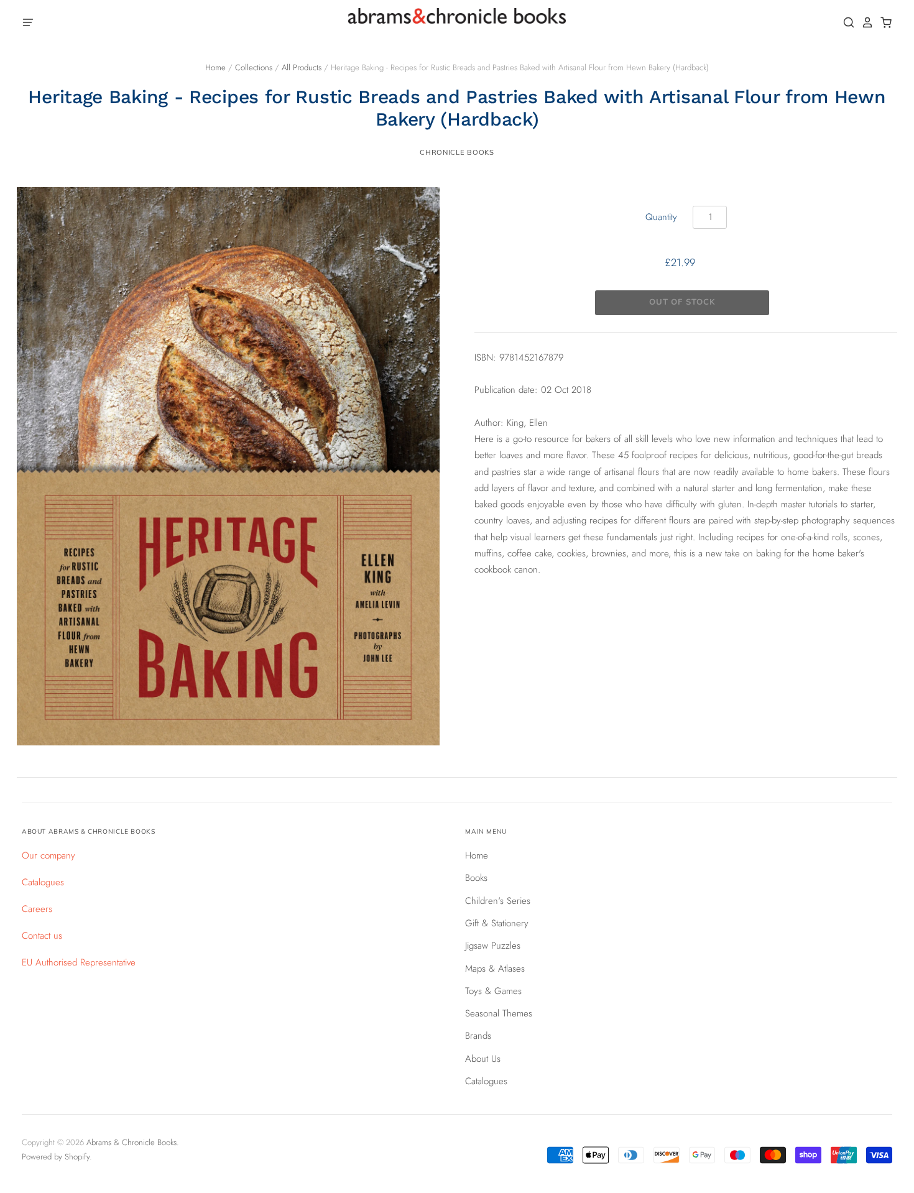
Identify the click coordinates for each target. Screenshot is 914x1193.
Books (476, 878)
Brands (478, 1036)
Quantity (661, 217)
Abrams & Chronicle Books (131, 1142)
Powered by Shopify (56, 1157)
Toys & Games (493, 991)
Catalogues (43, 882)
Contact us (42, 935)
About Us (483, 1059)
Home (215, 67)
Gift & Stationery (497, 923)
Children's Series (497, 901)
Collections (253, 67)
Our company (48, 855)
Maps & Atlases (495, 968)
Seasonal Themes (498, 1013)
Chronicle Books (457, 152)
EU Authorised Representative (79, 962)
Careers (37, 909)
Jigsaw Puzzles (492, 945)
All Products (301, 67)
